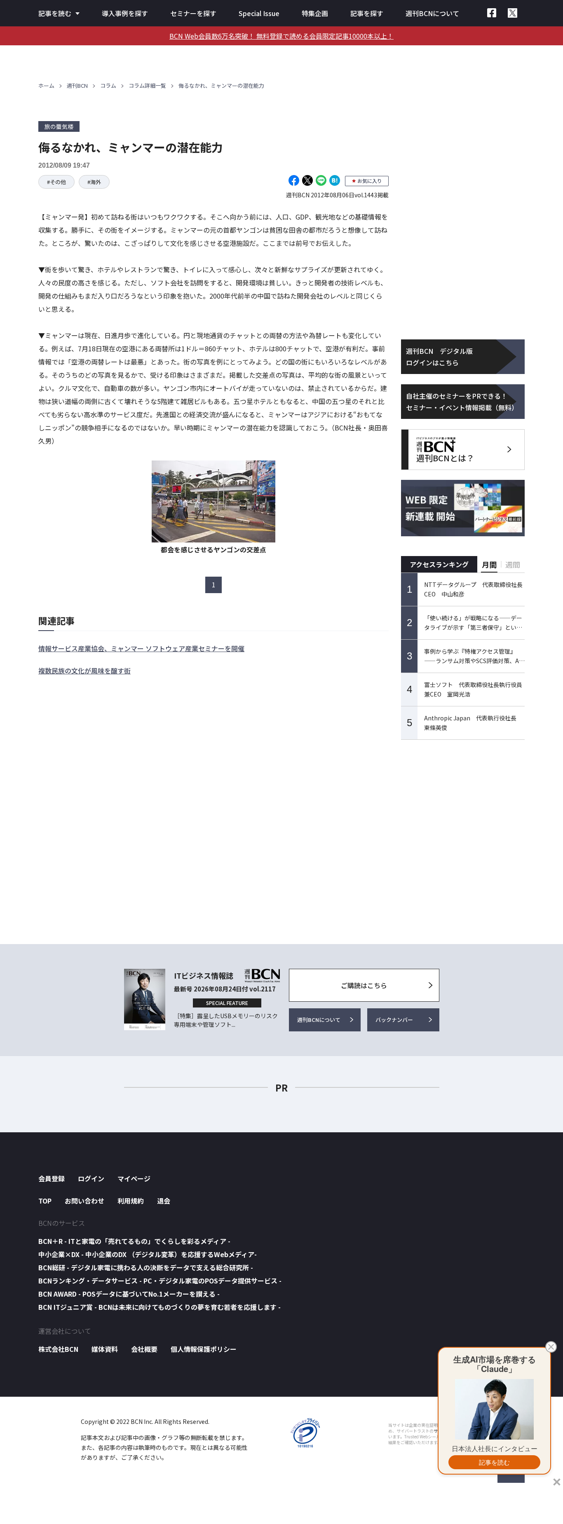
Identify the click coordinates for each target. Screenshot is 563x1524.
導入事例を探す (125, 13)
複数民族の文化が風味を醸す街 (84, 671)
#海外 (94, 182)
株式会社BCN (58, 1349)
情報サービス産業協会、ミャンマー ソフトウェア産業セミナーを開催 (141, 648)
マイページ (133, 1178)
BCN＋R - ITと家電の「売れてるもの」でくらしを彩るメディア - (134, 1241)
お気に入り (369, 180)
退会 (163, 1201)
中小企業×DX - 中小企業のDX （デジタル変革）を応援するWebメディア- (147, 1254)
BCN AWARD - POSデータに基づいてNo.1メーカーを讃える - (129, 1294)
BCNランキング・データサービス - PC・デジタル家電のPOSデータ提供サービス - (160, 1281)
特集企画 (315, 13)
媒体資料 (104, 1349)
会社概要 (144, 1349)
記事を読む (54, 13)
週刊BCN (77, 85)
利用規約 (130, 1201)
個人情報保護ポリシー (204, 1349)
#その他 (56, 182)
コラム (108, 85)
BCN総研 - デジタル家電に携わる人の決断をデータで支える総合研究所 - (145, 1267)
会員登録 (51, 1178)
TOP (45, 1201)
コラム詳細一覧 (147, 85)
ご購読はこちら (364, 985)
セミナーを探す (193, 13)
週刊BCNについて (432, 13)
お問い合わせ (84, 1201)
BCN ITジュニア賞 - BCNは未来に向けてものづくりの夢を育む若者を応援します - (159, 1307)
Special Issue (259, 13)
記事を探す (366, 13)
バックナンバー (394, 1020)
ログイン (91, 1178)
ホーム (46, 85)
